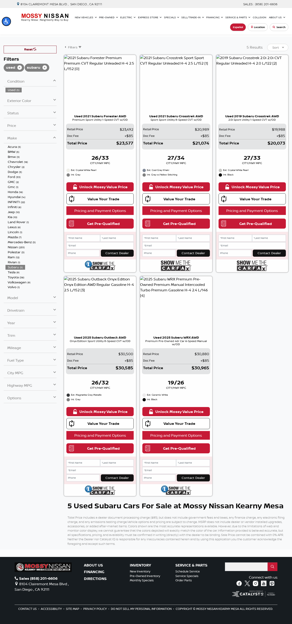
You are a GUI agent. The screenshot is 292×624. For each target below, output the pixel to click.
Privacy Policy (95, 609)
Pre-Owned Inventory (145, 576)
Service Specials (186, 576)
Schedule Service (187, 571)
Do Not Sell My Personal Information (141, 609)
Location (259, 27)
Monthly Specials (142, 580)
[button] (6, 21)
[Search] (272, 566)
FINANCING (94, 572)
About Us (93, 565)
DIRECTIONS (95, 579)
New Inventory (140, 571)
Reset (28, 49)
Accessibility (52, 609)
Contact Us (27, 609)
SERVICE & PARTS (191, 565)
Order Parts (183, 580)
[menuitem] (31, 89)
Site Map (73, 609)
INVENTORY (140, 565)
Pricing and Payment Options (100, 210)
